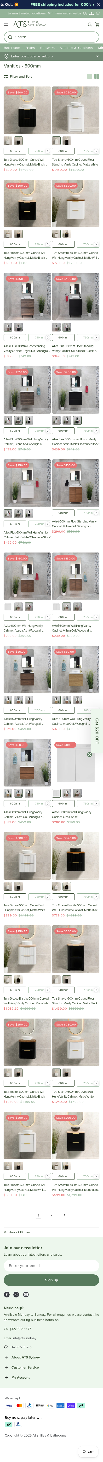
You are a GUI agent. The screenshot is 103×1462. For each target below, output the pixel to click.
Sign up (51, 1280)
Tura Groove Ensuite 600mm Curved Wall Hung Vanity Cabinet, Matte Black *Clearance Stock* (75, 907)
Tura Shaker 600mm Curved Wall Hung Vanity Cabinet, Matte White (72, 1094)
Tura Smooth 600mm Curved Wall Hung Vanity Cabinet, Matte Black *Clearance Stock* (25, 255)
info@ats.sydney (24, 1338)
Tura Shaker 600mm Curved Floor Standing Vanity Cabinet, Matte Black (74, 1000)
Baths (30, 47)
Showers (47, 47)
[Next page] (64, 1215)
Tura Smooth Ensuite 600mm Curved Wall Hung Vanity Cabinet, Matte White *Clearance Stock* (75, 255)
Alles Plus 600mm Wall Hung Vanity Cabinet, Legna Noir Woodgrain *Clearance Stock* (26, 441)
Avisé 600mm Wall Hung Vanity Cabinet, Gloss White (71, 814)
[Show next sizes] (47, 151)
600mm (15, 151)
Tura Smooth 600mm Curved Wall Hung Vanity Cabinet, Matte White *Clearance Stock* (25, 1187)
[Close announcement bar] (98, 4)
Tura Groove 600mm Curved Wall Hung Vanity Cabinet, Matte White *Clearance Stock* (24, 907)
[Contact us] (85, 13)
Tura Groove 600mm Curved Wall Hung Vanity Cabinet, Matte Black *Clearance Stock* (24, 162)
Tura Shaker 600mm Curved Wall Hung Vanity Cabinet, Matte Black (24, 1094)
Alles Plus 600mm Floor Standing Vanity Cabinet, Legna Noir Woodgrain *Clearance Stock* (27, 348)
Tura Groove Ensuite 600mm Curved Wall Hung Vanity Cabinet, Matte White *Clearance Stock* (27, 1001)
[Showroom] (98, 13)
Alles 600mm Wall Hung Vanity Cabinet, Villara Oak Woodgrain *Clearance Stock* (23, 814)
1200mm (39, 710)
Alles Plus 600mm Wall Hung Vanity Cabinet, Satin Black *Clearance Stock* (75, 441)
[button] (6, 24)
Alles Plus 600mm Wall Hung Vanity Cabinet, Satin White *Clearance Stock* (27, 534)
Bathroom (12, 47)
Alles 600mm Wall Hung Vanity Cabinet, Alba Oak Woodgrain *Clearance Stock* (71, 721)
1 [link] (38, 1215)
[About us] (91, 13)
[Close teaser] (89, 754)
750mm (40, 151)
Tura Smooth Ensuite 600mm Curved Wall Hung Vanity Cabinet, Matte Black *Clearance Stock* (75, 1187)
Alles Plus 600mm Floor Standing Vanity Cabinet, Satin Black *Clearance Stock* (75, 348)
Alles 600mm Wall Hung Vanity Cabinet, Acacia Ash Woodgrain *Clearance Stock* (23, 721)
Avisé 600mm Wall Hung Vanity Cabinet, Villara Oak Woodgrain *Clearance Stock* (71, 628)
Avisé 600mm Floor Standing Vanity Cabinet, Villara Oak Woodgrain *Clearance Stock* (74, 523)
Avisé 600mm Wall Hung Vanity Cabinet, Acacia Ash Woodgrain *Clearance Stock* (23, 628)
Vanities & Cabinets (76, 47)
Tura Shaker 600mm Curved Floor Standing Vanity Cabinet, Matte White (75, 161)
